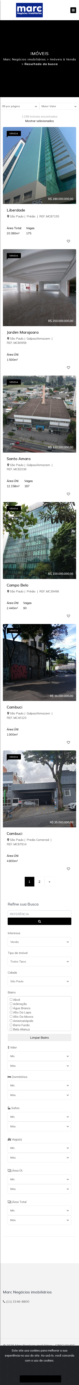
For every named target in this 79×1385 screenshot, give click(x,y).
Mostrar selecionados (39, 121)
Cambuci (14, 707)
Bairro (12, 992)
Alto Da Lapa (21, 1012)
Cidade (12, 972)
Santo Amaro (19, 458)
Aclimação (19, 1003)
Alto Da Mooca (22, 1016)
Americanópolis (22, 1020)
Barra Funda (21, 1025)
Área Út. (17, 1170)
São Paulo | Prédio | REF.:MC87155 (34, 216)
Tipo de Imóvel (18, 953)
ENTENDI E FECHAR (40, 1379)
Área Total (18, 1202)
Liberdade (16, 210)
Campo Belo (17, 585)
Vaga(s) (16, 1139)
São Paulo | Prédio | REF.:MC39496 (34, 591)
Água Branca (21, 1008)
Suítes (15, 1108)
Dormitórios (19, 1077)
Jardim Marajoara (23, 332)
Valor (13, 1047)
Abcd (16, 999)
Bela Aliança (21, 1029)
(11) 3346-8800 (17, 1301)
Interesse (14, 933)
